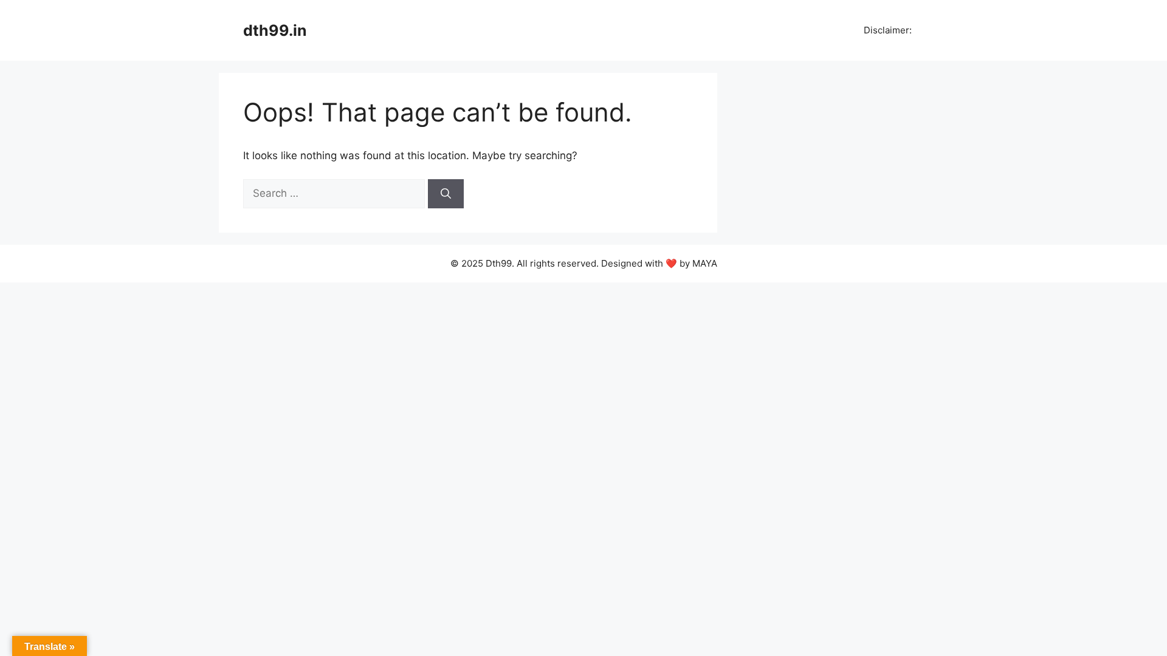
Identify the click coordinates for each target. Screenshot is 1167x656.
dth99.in (275, 30)
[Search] (446, 193)
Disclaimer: (886, 30)
